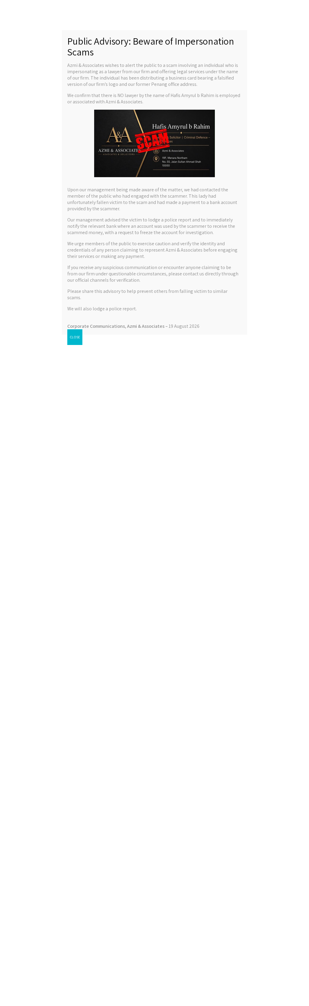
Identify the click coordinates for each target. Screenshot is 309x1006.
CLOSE (75, 337)
